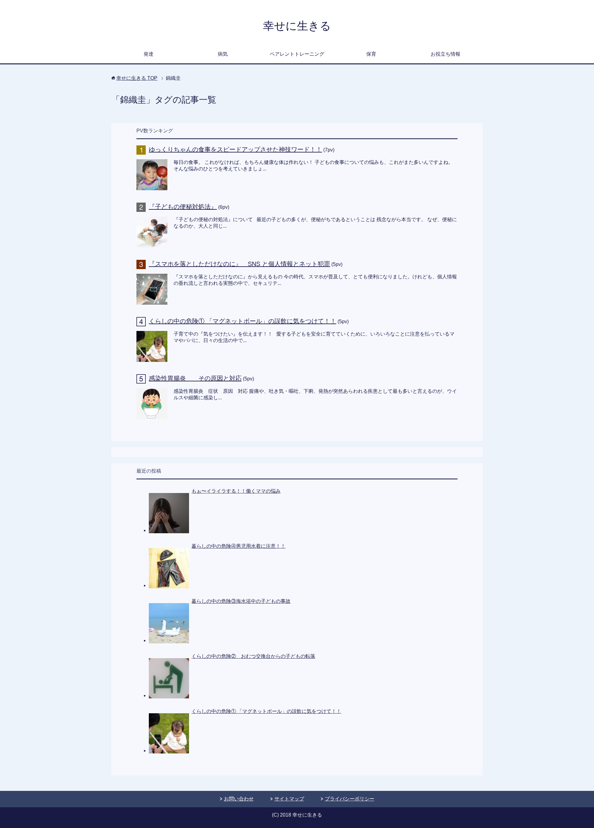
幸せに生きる (297, 25)
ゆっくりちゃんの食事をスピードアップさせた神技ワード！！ (235, 149)
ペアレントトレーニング (297, 54)
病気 (223, 54)
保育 (371, 54)
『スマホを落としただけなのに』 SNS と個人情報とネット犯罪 (239, 263)
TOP (136, 78)
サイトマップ (289, 798)
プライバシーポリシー (349, 798)
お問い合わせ (239, 798)
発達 (148, 54)
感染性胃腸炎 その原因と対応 (195, 378)
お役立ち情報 (445, 54)
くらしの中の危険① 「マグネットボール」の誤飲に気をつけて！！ (242, 321)
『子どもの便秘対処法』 (183, 206)
